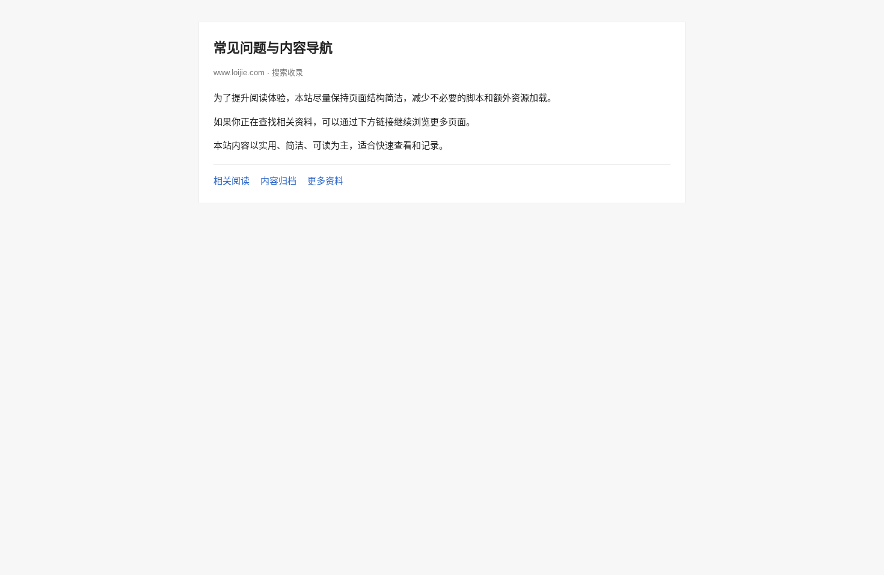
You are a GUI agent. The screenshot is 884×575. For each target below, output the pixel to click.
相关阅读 (231, 181)
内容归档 (278, 181)
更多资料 (325, 181)
